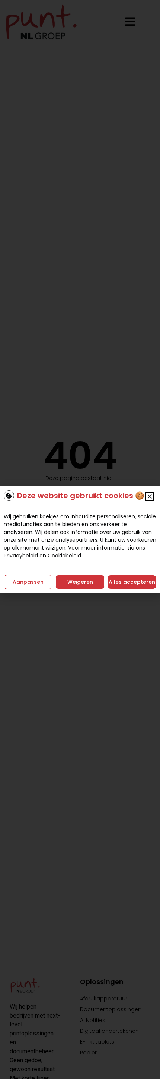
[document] (80, 539)
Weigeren (80, 582)
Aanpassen (28, 582)
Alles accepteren (132, 582)
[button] (150, 496)
